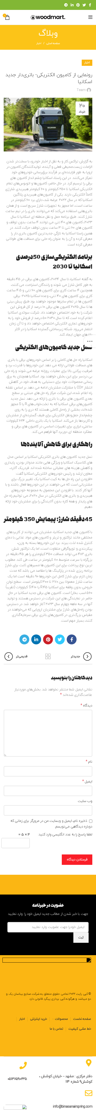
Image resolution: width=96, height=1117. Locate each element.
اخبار (38, 43)
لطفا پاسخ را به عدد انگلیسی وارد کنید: (65, 834)
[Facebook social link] (89, 5)
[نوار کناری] (90, 341)
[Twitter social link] (84, 5)
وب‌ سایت (85, 801)
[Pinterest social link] (78, 5)
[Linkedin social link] (72, 5)
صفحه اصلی (53, 43)
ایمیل (87, 781)
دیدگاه (86, 705)
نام (89, 761)
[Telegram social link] (66, 5)
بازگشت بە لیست (48, 656)
